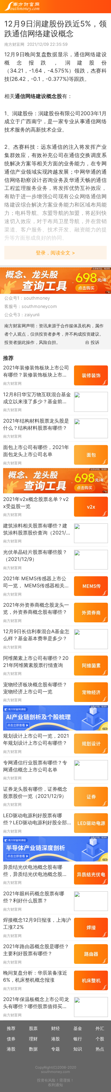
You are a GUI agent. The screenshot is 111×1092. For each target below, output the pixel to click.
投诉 (95, 342)
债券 (11, 1038)
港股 (55, 1038)
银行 (77, 1038)
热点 (100, 1048)
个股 (100, 1038)
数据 (33, 1048)
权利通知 (55, 1085)
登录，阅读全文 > (55, 253)
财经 (55, 1028)
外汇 (100, 1028)
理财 (33, 1038)
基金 (77, 1028)
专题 (55, 1048)
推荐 (11, 1028)
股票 (33, 1028)
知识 (77, 1048)
